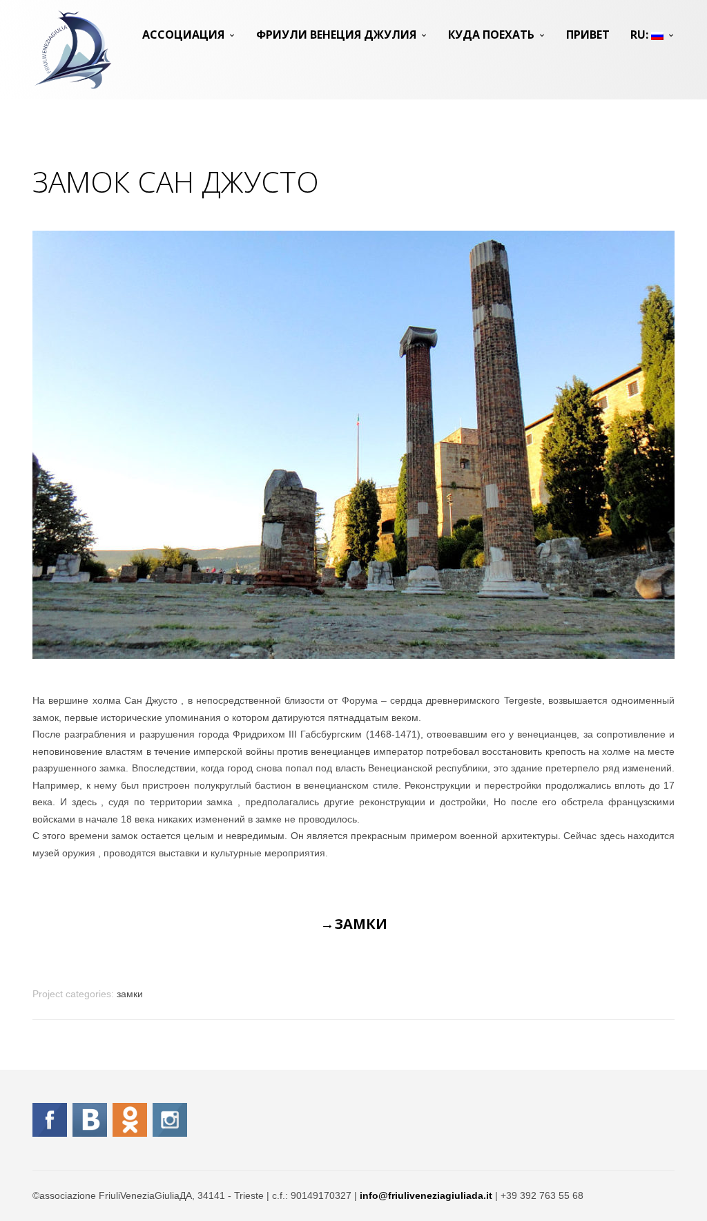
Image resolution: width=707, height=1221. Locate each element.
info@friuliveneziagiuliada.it (426, 1195)
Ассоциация (183, 34)
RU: (640, 34)
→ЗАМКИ (353, 923)
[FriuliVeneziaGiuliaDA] (72, 49)
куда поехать (491, 34)
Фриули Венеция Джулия (336, 34)
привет (588, 34)
